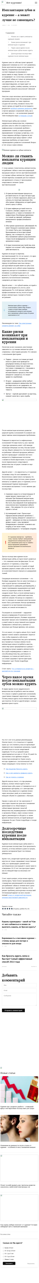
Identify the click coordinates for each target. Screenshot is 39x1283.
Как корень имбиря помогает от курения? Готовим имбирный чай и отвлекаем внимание (18, 1226)
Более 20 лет (8, 1248)
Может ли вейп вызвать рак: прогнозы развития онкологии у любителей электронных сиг (17, 1186)
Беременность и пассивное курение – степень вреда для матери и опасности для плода (19, 941)
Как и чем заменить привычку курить (19, 773)
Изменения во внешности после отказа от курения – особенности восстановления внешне (17, 1146)
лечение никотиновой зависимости (14, 897)
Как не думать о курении (15, 777)
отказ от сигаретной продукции (19, 895)
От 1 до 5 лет (9, 1253)
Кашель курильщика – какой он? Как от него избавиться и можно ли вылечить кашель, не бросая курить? (19, 924)
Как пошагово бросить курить (16, 769)
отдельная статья (25, 116)
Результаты (30, 1263)
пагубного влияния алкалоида (21, 108)
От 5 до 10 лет (9, 1256)
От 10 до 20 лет (9, 1251)
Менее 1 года (9, 1259)
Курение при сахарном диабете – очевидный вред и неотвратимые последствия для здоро (17, 1107)
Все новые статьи (5, 1234)
